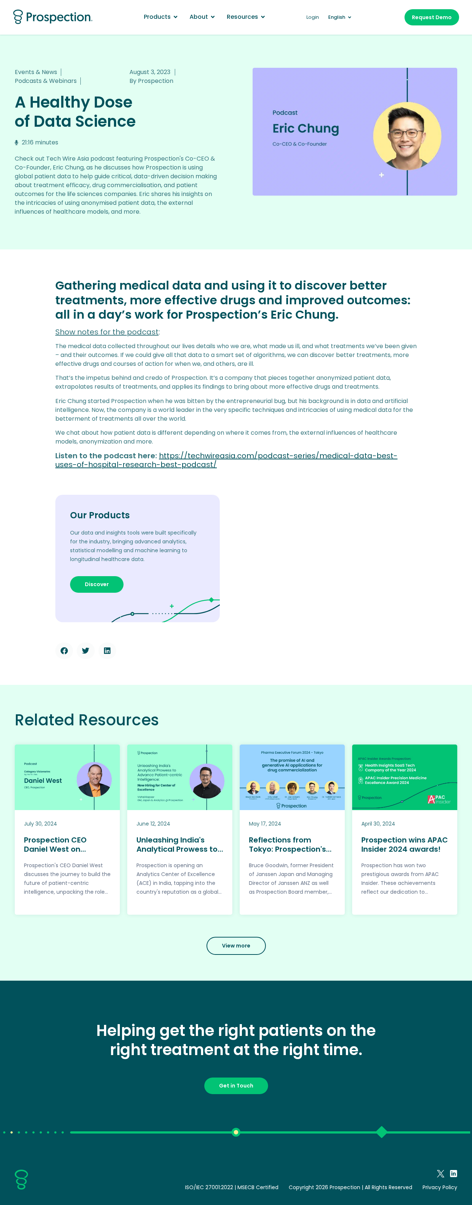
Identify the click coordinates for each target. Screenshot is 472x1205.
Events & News (36, 72)
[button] (64, 650)
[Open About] (213, 17)
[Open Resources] (263, 17)
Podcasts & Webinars (46, 81)
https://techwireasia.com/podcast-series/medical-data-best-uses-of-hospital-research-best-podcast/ (226, 460)
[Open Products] (175, 17)
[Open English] (349, 17)
